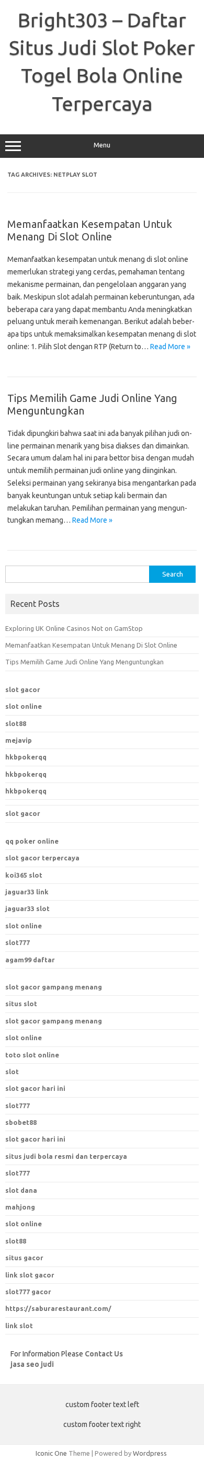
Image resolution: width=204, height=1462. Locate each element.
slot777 (17, 942)
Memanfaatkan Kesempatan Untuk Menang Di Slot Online (89, 230)
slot (12, 1071)
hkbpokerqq (26, 757)
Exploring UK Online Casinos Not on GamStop (74, 628)
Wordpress (150, 1453)
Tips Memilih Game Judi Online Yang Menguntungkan (84, 661)
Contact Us (104, 1354)
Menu (102, 145)
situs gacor (24, 1257)
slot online (23, 706)
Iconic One (51, 1453)
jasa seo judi (32, 1364)
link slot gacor (29, 1275)
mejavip (18, 740)
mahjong (20, 1207)
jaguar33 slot (27, 908)
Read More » (170, 346)
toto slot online (32, 1054)
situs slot (21, 1003)
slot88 (15, 723)
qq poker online (32, 841)
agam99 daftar (30, 959)
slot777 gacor (28, 1291)
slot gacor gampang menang (53, 987)
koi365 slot (23, 875)
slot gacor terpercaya (42, 857)
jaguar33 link (27, 891)
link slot (19, 1325)
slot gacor (22, 689)
